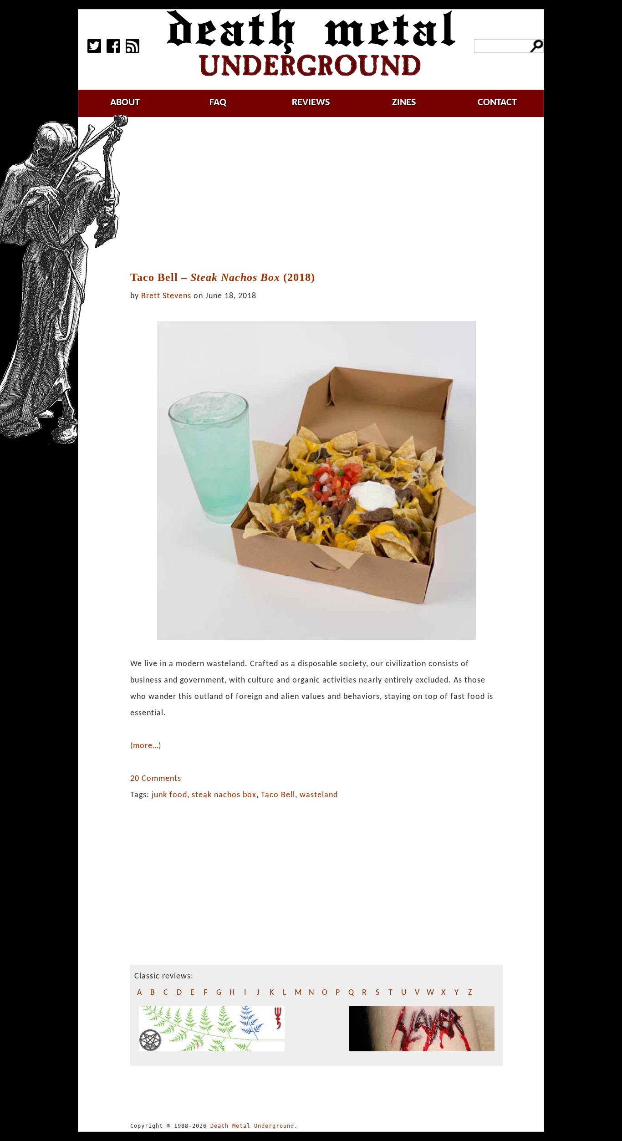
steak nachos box (224, 795)
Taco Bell (278, 795)
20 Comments (155, 778)
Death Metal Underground (252, 1126)
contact (497, 102)
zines (404, 102)
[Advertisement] (322, 194)
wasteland (319, 795)
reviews (311, 102)
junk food (169, 795)
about (125, 102)
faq (217, 102)
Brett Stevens (166, 296)
